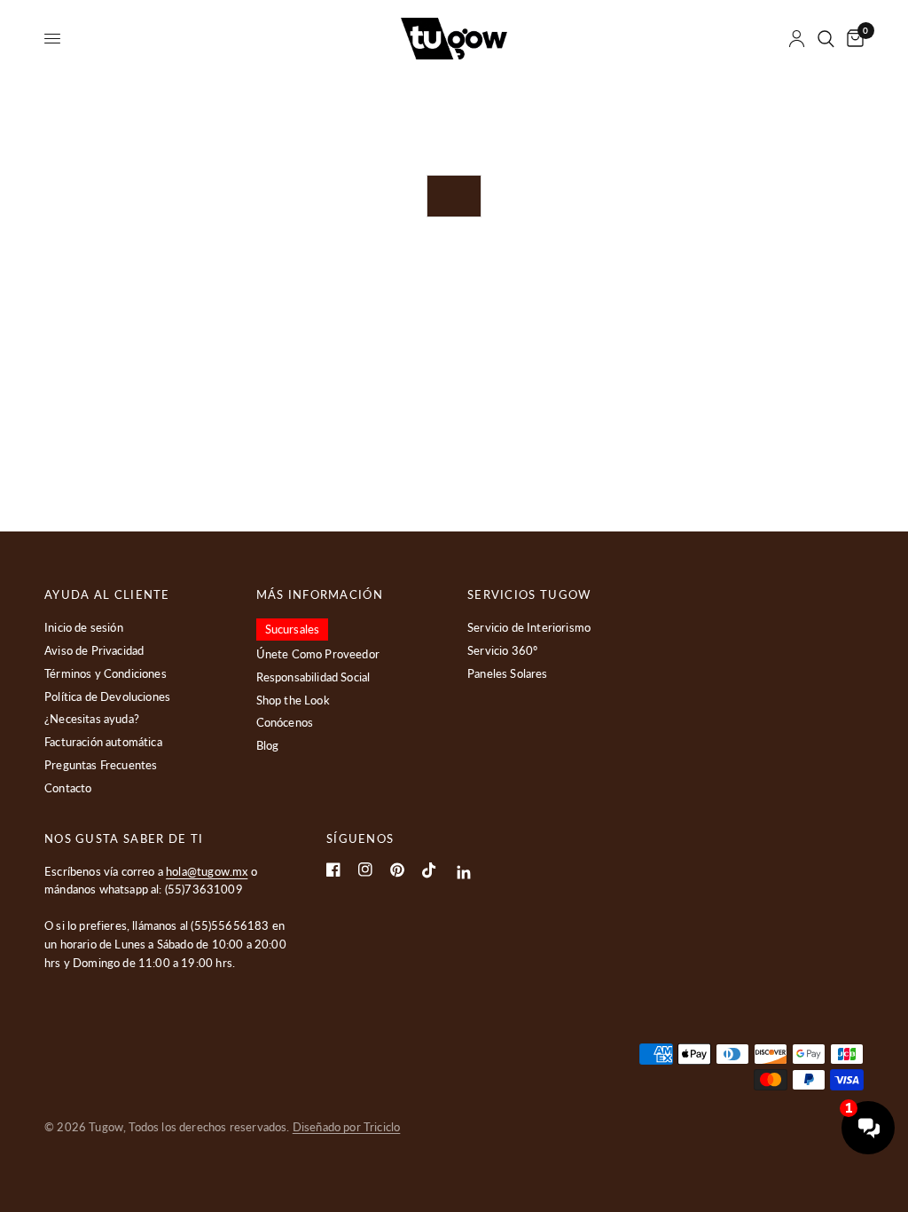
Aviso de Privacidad (94, 650)
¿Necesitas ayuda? (91, 719)
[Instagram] (365, 869)
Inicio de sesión (83, 627)
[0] (852, 38)
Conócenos (285, 722)
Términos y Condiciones (105, 673)
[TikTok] (429, 870)
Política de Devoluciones (107, 696)
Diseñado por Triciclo (347, 1127)
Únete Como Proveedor (318, 654)
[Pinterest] (397, 870)
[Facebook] (333, 869)
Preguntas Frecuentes (100, 765)
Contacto (67, 788)
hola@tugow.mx (206, 871)
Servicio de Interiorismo (529, 627)
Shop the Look (293, 700)
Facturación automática (103, 742)
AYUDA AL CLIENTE (107, 595)
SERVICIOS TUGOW (529, 595)
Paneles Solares (507, 673)
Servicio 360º (502, 650)
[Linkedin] (464, 872)
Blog (267, 745)
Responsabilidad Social (313, 677)
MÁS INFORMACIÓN (320, 595)
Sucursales (292, 629)
